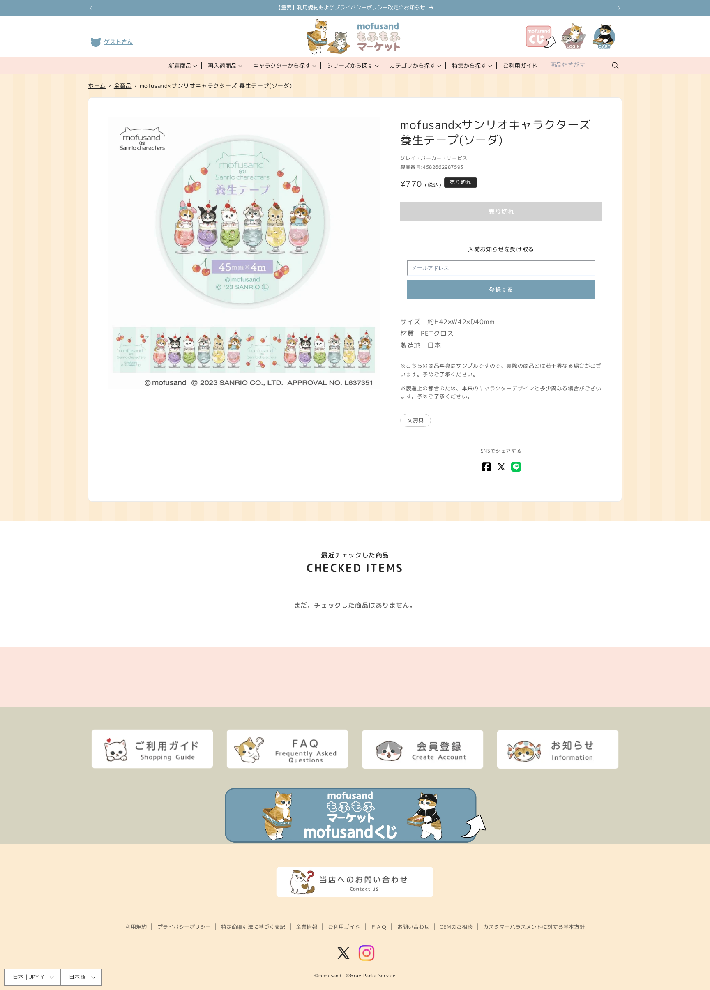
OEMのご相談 (456, 926)
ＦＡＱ (379, 926)
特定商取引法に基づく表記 (253, 926)
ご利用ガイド (344, 926)
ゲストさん (118, 42)
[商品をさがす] (615, 66)
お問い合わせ (413, 926)
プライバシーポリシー (184, 926)
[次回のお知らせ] (619, 8)
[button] (182, 65)
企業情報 (306, 926)
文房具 (415, 420)
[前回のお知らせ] (91, 8)
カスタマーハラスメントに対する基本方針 (534, 926)
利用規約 (136, 926)
